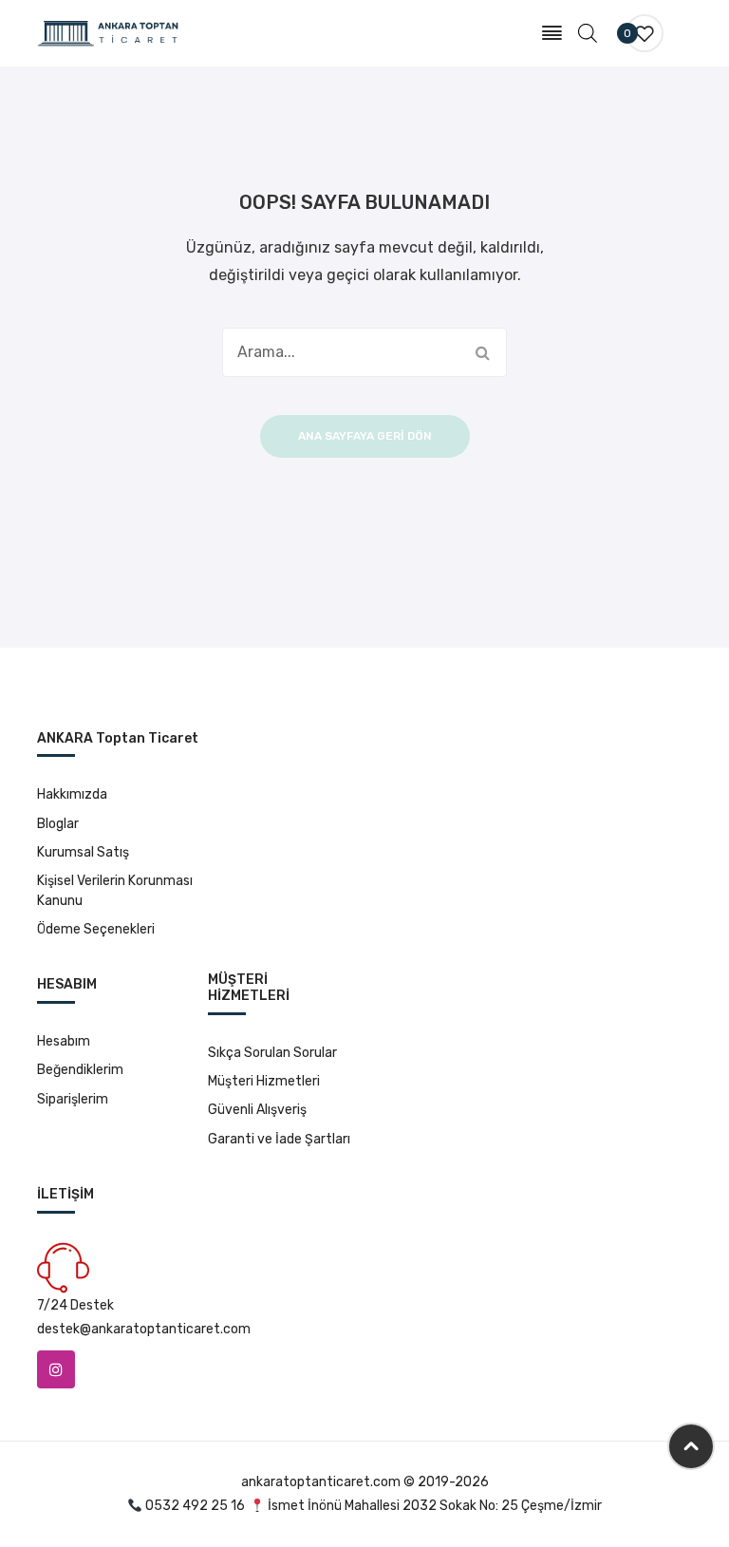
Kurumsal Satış (83, 852)
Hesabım (63, 1041)
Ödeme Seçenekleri (96, 929)
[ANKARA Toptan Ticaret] (108, 33)
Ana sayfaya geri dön (365, 436)
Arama (482, 352)
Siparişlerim (72, 1099)
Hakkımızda (72, 794)
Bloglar (58, 824)
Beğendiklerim (80, 1070)
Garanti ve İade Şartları (279, 1139)
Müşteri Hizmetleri (264, 1081)
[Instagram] (56, 1369)
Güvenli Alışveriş (257, 1110)
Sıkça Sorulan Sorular (272, 1053)
